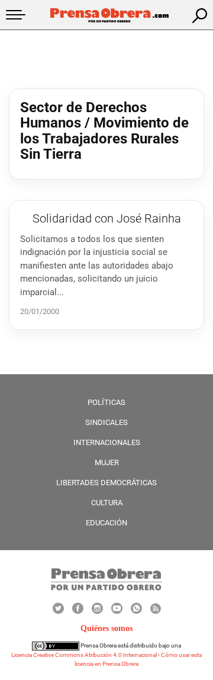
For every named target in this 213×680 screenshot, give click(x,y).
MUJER (107, 462)
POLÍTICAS (106, 402)
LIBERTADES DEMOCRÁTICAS (106, 482)
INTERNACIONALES (106, 442)
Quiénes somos (106, 628)
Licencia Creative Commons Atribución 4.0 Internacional (84, 655)
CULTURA (106, 502)
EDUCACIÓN (106, 522)
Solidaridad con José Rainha (107, 218)
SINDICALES (106, 422)
